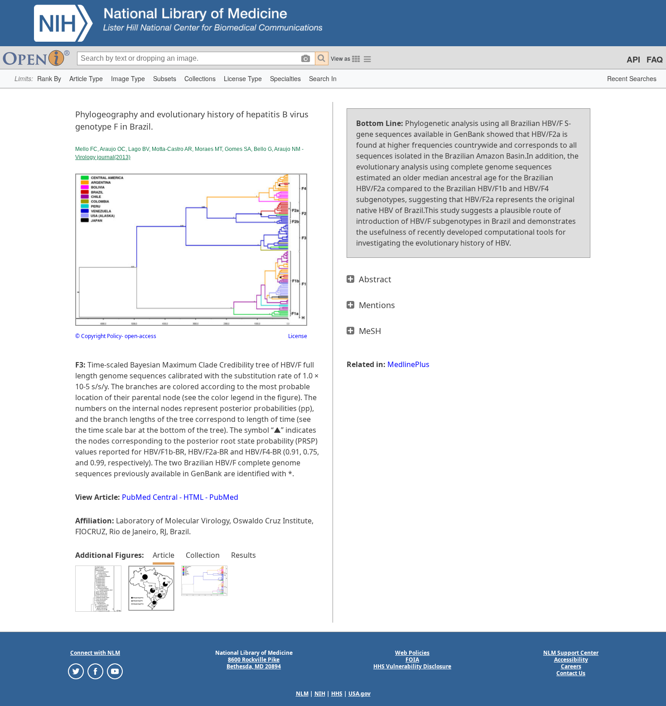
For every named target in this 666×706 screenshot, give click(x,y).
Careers (571, 666)
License (297, 336)
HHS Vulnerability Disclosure (412, 666)
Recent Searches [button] (631, 78)
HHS (337, 693)
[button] (49, 78)
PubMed (223, 497)
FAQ (655, 59)
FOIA (412, 659)
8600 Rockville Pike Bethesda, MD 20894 (254, 663)
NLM (302, 693)
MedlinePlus (408, 364)
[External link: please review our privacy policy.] (76, 671)
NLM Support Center (570, 653)
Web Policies (412, 653)
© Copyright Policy (98, 336)
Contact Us (570, 673)
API (633, 59)
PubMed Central (150, 497)
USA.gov (359, 693)
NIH (319, 693)
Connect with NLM (95, 653)
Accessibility (571, 659)
